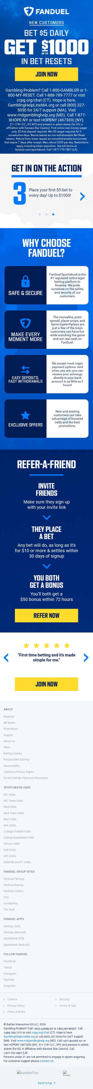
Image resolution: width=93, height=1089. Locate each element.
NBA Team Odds (14, 813)
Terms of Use (67, 1005)
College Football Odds (17, 831)
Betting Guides (13, 753)
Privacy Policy (16, 1005)
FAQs (7, 747)
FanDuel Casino (13, 891)
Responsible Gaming (16, 759)
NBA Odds (10, 807)
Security (64, 999)
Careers (12, 999)
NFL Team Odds (13, 800)
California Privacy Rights (19, 772)
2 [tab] (46, 214)
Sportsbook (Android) (17, 944)
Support (8, 735)
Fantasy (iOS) (12, 926)
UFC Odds (10, 856)
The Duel (9, 909)
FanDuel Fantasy (14, 878)
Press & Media (16, 1011)
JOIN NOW (46, 74)
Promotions (11, 728)
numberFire (11, 903)
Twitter (8, 967)
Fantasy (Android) (15, 932)
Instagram (10, 973)
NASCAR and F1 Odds (17, 862)
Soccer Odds (12, 843)
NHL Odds (10, 825)
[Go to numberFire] (38, 1073)
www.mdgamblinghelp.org (33, 1040)
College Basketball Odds (19, 837)
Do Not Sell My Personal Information (26, 778)
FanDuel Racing (13, 885)
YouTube (9, 979)
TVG (6, 897)
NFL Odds (10, 794)
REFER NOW (46, 615)
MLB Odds (10, 819)
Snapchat (9, 985)
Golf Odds (10, 850)
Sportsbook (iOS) (14, 938)
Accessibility (12, 765)
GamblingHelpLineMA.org (19, 1036)
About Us (9, 741)
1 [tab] (39, 214)
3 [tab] (53, 214)
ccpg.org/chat (40, 1032)
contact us (46, 1061)
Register (9, 716)
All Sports (9, 722)
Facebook (10, 961)
